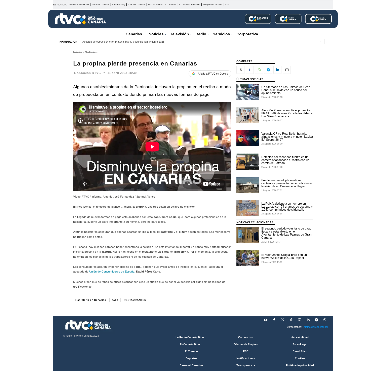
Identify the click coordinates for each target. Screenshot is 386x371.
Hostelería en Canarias (90, 300)
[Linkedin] (277, 70)
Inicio (77, 52)
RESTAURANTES (135, 300)
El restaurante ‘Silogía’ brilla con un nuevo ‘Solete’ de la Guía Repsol (284, 256)
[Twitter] (282, 320)
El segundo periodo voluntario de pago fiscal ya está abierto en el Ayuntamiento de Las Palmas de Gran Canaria (286, 233)
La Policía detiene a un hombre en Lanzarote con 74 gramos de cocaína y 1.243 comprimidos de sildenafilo (287, 206)
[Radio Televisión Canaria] (80, 19)
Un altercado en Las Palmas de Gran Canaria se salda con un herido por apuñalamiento (285, 90)
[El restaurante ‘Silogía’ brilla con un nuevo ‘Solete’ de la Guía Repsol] (247, 258)
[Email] (287, 70)
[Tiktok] (291, 320)
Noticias (91, 52)
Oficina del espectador (315, 326)
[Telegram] (268, 70)
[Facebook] (250, 70)
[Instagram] (299, 320)
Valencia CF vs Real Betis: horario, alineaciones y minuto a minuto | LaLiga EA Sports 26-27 (287, 136)
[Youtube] (266, 320)
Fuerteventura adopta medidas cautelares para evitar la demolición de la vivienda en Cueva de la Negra (286, 183)
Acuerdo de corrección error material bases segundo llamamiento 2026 (123, 41)
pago (115, 300)
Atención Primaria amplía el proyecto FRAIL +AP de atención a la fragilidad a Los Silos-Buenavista (286, 113)
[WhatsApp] (259, 70)
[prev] (320, 41)
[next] (326, 41)
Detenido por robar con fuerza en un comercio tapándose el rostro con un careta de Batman (285, 160)
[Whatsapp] (325, 320)
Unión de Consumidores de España (111, 271)
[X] (240, 70)
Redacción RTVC (87, 72)
